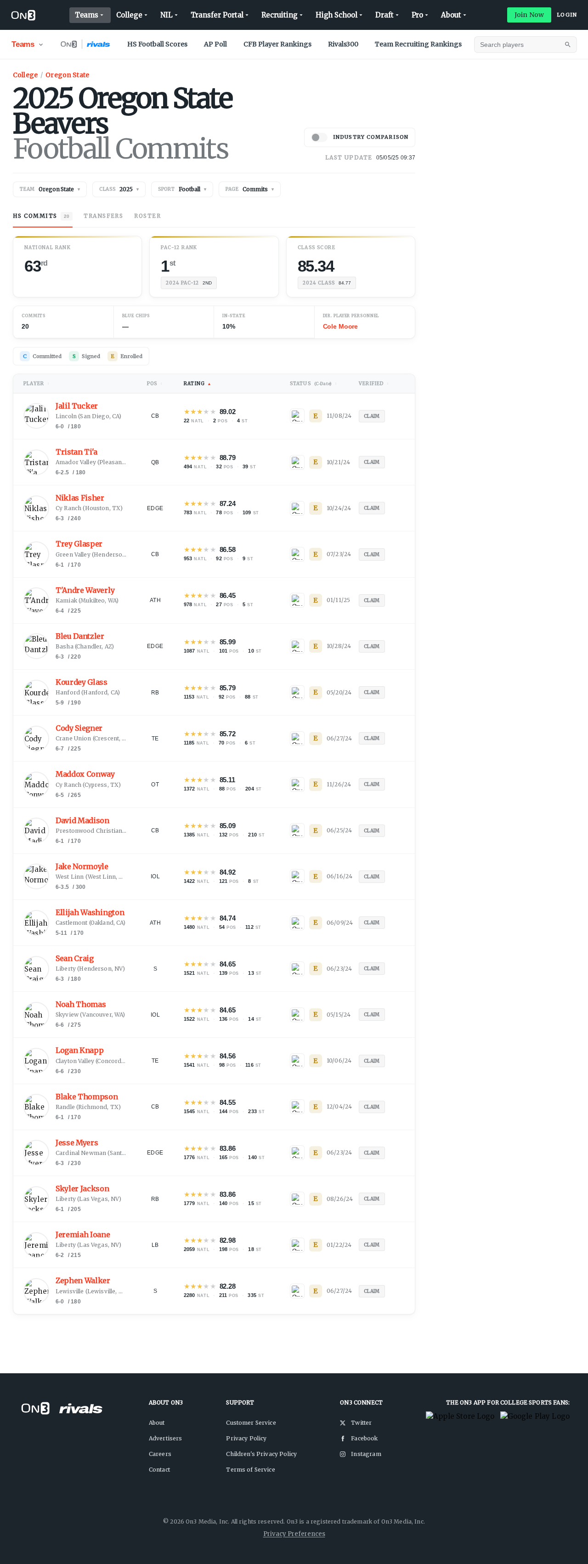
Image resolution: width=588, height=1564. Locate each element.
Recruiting (279, 15)
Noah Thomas (81, 1004)
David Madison (82, 820)
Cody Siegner (79, 728)
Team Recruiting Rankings (418, 44)
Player (36, 384)
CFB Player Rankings (277, 44)
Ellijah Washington (90, 912)
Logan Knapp (79, 1050)
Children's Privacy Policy (261, 1453)
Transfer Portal (217, 15)
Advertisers (165, 1438)
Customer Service (251, 1422)
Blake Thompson (87, 1096)
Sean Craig (75, 958)
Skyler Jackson (82, 1188)
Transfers (103, 215)
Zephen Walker (83, 1280)
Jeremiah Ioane (83, 1234)
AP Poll (215, 44)
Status (314, 384)
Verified (374, 384)
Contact (159, 1469)
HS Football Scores (157, 44)
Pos (155, 384)
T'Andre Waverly (85, 590)
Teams (87, 15)
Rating (198, 384)
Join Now (529, 15)
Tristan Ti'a (76, 452)
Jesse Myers (77, 1142)
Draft (384, 15)
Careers (160, 1453)
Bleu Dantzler (80, 636)
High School (336, 15)
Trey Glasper (79, 544)
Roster (147, 215)
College (129, 15)
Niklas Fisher (80, 498)
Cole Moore (340, 326)
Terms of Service (250, 1469)
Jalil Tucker (77, 406)
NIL (166, 15)
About (451, 15)
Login (567, 14)
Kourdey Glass (81, 682)
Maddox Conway (85, 774)
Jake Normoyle (82, 866)
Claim (372, 416)
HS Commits (41, 215)
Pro (418, 15)
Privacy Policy (246, 1438)
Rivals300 (343, 44)
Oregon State (67, 75)
